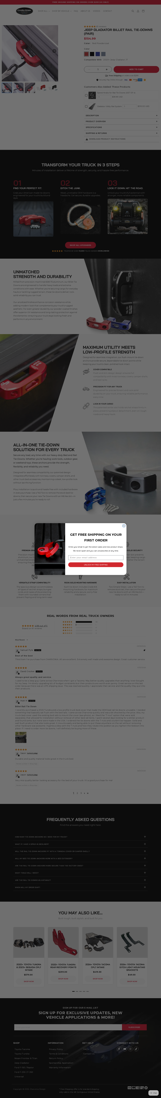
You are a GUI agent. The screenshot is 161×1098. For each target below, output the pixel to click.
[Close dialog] (123, 525)
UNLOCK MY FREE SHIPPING (96, 565)
